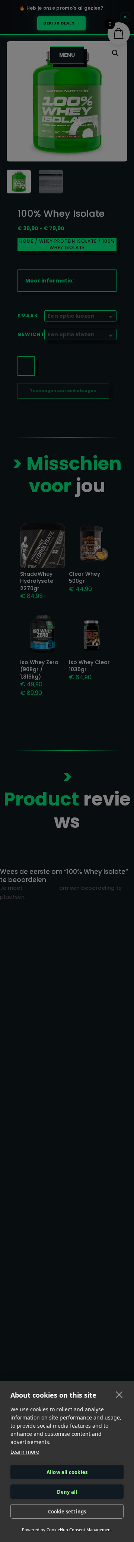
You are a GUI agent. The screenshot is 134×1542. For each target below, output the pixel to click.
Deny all (67, 1492)
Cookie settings (67, 1511)
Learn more (24, 1451)
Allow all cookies (67, 1472)
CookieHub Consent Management (79, 1529)
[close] (119, 1394)
